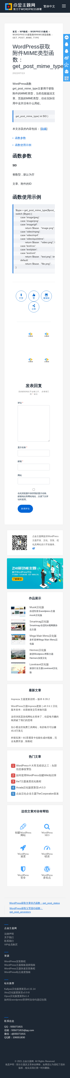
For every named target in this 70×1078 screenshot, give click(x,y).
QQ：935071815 (13, 1026)
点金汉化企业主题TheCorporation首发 (37, 793)
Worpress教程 (39, 31)
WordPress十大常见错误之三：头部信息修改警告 (36, 767)
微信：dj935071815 (14, 1033)
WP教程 (24, 31)
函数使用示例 (23, 145)
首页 (15, 31)
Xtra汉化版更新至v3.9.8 (17, 992)
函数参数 (20, 138)
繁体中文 (49, 6)
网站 (20, 475)
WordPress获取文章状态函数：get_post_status (34, 903)
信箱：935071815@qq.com (19, 1030)
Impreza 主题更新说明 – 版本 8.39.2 (30, 699)
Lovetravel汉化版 (39, 664)
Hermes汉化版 (38, 650)
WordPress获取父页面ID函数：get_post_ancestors (26, 910)
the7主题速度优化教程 (28, 781)
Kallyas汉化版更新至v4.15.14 (20, 989)
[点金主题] (23, 6)
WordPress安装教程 (15, 961)
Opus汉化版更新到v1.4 (16, 996)
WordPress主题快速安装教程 (19, 968)
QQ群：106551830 (14, 1037)
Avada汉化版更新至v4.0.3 (30, 787)
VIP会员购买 (11, 944)
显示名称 (22, 447)
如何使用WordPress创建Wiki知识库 (36, 775)
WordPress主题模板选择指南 (19, 965)
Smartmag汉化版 (39, 621)
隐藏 (44, 128)
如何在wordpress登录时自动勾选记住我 (25, 999)
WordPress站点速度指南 (17, 972)
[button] (64, 6)
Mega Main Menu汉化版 (43, 635)
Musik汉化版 (37, 607)
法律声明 (9, 933)
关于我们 (9, 937)
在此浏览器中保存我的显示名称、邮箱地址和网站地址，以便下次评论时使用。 (33, 496)
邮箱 (20, 461)
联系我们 (9, 941)
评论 (20, 403)
